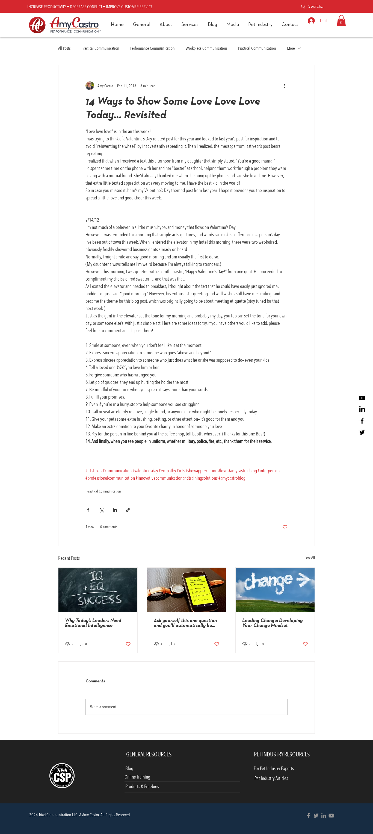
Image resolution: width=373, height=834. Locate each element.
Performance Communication (152, 48)
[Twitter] (362, 432)
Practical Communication (100, 48)
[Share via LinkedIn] (114, 509)
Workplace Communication (206, 48)
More (291, 48)
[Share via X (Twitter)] (101, 509)
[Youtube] (362, 398)
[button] (189, 25)
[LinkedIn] (362, 409)
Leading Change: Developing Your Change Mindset (272, 623)
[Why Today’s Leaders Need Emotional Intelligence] (97, 590)
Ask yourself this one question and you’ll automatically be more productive (185, 623)
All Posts (64, 48)
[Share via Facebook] (88, 509)
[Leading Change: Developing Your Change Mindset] (275, 590)
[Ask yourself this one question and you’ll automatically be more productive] (186, 590)
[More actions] (284, 85)
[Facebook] (362, 421)
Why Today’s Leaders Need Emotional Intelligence (93, 623)
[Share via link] (128, 509)
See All (310, 557)
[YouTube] (331, 815)
